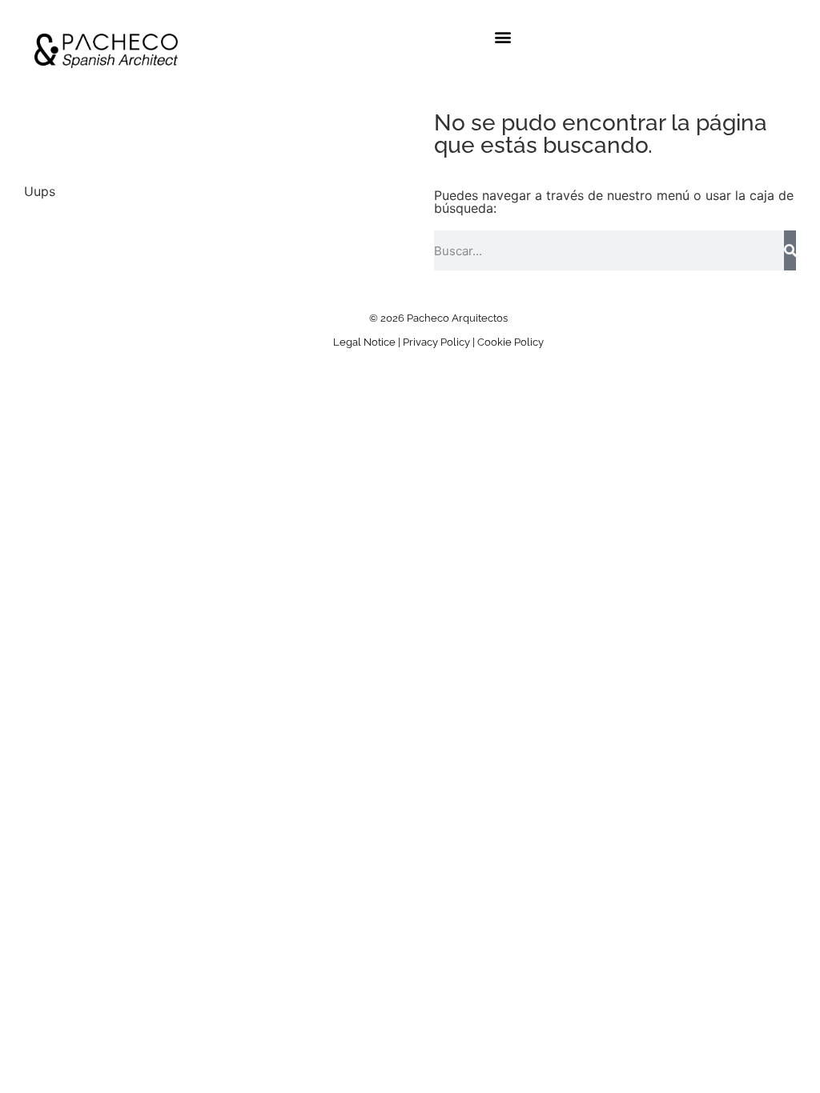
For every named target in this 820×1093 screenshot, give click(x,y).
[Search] (790, 250)
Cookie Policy (510, 342)
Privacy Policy (436, 342)
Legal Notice (364, 342)
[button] (503, 37)
